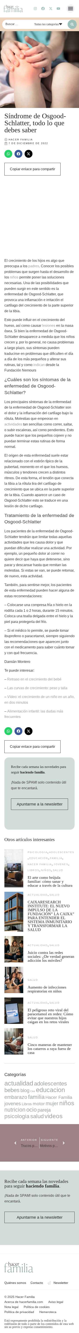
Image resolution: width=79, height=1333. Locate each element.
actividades (13, 424)
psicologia (37, 852)
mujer (52, 1103)
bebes (12, 1090)
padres (33, 266)
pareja (44, 1110)
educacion (38, 858)
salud (58, 870)
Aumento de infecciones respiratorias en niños (47, 989)
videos (54, 1116)
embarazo (15, 1097)
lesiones (48, 325)
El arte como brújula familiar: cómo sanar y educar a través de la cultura (51, 881)
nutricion (14, 1110)
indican (39, 365)
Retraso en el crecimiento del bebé (34, 679)
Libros (33, 870)
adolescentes (61, 852)
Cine (32, 1091)
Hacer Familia (40, 864)
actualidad (38, 894)
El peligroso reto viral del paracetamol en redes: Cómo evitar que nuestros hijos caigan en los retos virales (50, 1016)
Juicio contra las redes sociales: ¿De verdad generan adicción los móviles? (51, 956)
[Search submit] (72, 24)
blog (24, 1090)
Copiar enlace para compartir (32, 169)
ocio (31, 1109)
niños (14, 277)
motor (39, 1103)
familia (56, 858)
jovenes (61, 864)
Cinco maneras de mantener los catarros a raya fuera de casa (50, 1048)
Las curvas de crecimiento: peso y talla (37, 688)
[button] (70, 8)
